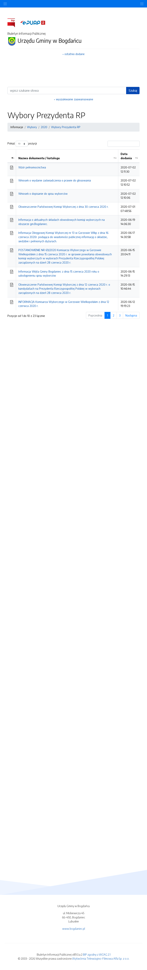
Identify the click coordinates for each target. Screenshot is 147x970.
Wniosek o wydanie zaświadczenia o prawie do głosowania (54, 180)
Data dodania (126, 156)
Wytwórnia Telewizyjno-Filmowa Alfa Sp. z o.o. (100, 958)
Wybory (32, 127)
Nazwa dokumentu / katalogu (39, 158)
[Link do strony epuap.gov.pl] (32, 22)
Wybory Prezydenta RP (65, 127)
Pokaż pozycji (22, 143)
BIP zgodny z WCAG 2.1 (96, 954)
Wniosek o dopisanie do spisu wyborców (43, 193)
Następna (131, 315)
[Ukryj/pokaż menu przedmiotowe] (5, 4)
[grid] (73, 229)
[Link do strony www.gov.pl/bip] (13, 22)
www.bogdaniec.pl (73, 928)
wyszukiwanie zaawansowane (74, 99)
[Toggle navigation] (142, 4)
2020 (44, 127)
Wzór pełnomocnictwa (32, 167)
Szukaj (133, 90)
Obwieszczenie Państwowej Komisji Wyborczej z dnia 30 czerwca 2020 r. (63, 206)
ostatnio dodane (75, 54)
